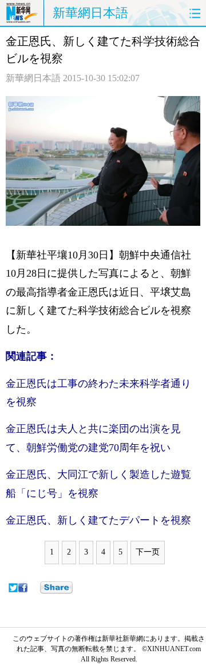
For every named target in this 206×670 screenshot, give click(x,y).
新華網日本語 (90, 13)
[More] (56, 587)
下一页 (148, 552)
